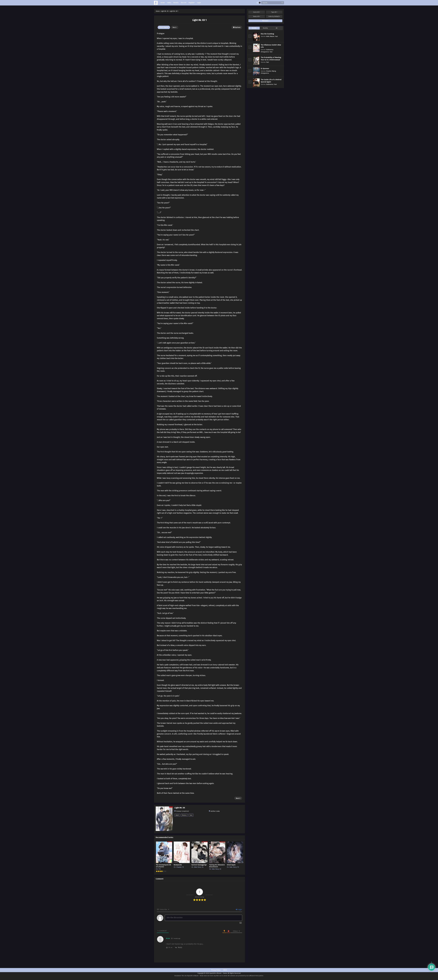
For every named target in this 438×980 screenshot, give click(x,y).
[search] (282, 2)
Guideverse (269, 49)
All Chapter (164, 27)
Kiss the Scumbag (267, 34)
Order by (273, 16)
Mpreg (274, 71)
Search (266, 21)
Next (174, 27)
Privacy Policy (215, 970)
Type (273, 12)
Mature (184, 815)
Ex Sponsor (265, 69)
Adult (177, 815)
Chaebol (268, 71)
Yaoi (191, 815)
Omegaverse (265, 52)
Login (240, 909)
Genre (256, 12)
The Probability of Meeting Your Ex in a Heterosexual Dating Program (271, 59)
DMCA (225, 970)
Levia (218, 811)
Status (256, 16)
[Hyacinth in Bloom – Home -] (156, 3)
